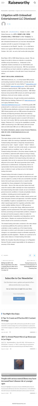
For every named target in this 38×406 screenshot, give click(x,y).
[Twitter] (10, 24)
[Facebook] (8, 24)
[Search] (35, 2)
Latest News (6, 374)
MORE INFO (32, 332)
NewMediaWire (14, 32)
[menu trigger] (3, 2)
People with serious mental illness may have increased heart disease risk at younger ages (18, 381)
